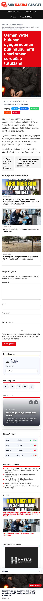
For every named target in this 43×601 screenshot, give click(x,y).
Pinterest (16, 112)
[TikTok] (31, 386)
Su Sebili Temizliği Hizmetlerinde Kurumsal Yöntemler (20, 475)
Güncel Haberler (13, 12)
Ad (4, 304)
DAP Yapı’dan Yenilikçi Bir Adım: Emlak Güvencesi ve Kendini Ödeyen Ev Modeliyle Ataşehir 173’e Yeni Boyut (22, 470)
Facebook (24, 108)
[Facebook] (5, 386)
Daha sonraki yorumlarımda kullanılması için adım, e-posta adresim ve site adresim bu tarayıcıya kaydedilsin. (21, 336)
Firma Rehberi (30, 12)
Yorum (5, 283)
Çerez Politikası (26, 17)
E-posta (6, 313)
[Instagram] (18, 386)
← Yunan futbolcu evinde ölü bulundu (7, 163)
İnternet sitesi (7, 322)
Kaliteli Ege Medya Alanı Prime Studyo (18, 483)
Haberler (5, 24)
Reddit (8, 112)
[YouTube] (25, 386)
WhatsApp (34, 108)
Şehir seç (9, 366)
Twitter (15, 108)
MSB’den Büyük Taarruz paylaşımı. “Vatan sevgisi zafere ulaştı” (22, 487)
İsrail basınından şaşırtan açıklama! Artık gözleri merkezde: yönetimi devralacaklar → (28, 162)
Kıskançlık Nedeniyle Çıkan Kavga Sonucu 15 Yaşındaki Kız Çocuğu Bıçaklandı (20, 480)
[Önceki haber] (31, 402)
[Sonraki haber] (36, 402)
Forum (13, 17)
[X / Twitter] (12, 386)
